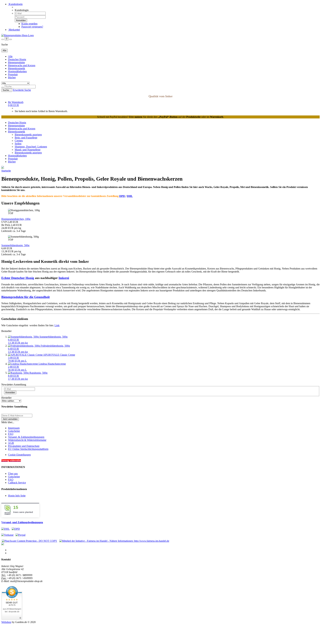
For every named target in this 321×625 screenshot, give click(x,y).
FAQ (10, 434)
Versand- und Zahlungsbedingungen (22, 522)
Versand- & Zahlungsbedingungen (26, 437)
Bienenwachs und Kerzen (21, 65)
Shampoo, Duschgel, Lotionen (31, 146)
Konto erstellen (29, 23)
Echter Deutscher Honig (17, 278)
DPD (122, 196)
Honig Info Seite (17, 495)
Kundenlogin (15, 4)
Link (57, 325)
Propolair (13, 74)
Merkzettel (14, 29)
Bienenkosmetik (16, 68)
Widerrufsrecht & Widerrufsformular (27, 440)
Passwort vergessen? (32, 26)
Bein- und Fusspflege (26, 137)
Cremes (19, 140)
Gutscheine (14, 431)
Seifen (18, 143)
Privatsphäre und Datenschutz (23, 446)
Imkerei (64, 278)
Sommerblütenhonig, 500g (15, 245)
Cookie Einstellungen (19, 454)
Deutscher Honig (17, 59)
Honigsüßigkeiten (17, 71)
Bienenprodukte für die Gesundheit (25, 297)
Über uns (13, 473)
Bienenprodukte (16, 62)
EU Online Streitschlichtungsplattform (28, 449)
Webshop (6, 622)
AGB (11, 443)
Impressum (14, 428)
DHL (130, 196)
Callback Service (17, 482)
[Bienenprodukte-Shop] (17, 35)
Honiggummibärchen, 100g (15, 219)
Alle (10, 56)
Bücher (12, 77)
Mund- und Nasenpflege (27, 149)
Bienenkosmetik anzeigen (28, 134)
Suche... (7, 90)
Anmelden (10, 392)
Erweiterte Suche (22, 90)
